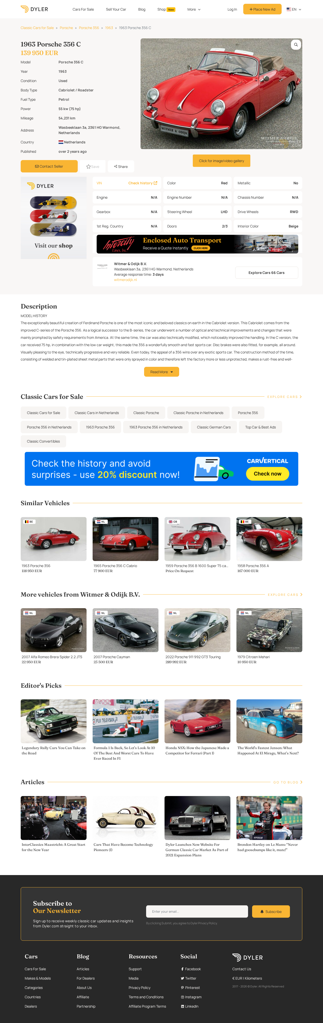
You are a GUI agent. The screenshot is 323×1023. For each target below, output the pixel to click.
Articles (83, 968)
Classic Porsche (146, 412)
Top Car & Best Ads (260, 427)
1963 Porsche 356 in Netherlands (155, 427)
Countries (33, 996)
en (294, 9)
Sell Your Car (116, 9)
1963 (109, 27)
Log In (232, 9)
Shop (165, 9)
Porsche (66, 27)
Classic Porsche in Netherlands (198, 412)
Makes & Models (38, 978)
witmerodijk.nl (125, 279)
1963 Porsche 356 (100, 427)
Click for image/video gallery (221, 160)
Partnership (86, 1006)
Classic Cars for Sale (37, 27)
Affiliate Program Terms (147, 1006)
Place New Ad (264, 9)
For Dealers (86, 978)
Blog (141, 9)
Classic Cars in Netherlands (97, 412)
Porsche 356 (89, 27)
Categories (34, 987)
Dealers (31, 1006)
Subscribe (273, 911)
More (191, 9)
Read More (159, 371)
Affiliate (83, 996)
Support (135, 968)
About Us (84, 987)
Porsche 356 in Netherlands (49, 427)
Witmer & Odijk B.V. (130, 263)
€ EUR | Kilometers (247, 978)
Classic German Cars (214, 427)
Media (134, 978)
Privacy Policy (139, 987)
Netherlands (74, 142)
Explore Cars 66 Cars (267, 272)
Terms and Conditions (146, 996)
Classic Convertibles (43, 441)
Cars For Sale (83, 9)
